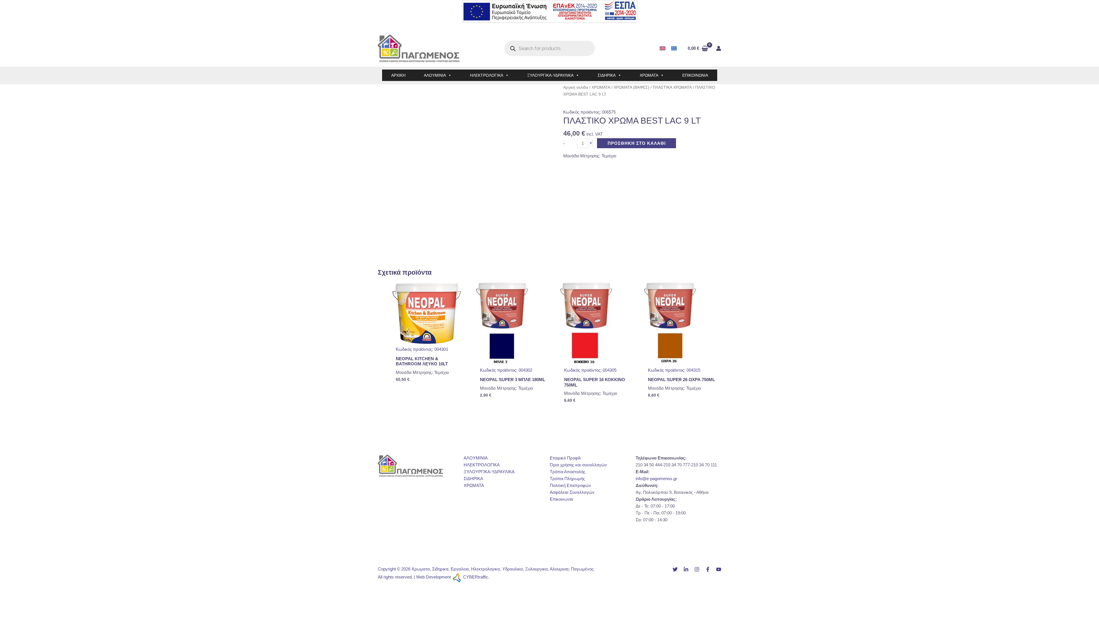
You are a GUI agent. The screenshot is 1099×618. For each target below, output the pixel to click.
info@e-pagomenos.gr (656, 478)
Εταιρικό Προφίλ (565, 457)
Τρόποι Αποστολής (567, 471)
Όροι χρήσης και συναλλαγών (578, 464)
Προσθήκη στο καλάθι (637, 143)
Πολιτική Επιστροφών (570, 485)
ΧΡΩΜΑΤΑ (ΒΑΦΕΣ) (631, 87)
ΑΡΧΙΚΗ (398, 75)
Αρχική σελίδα (575, 87)
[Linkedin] (686, 569)
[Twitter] (675, 569)
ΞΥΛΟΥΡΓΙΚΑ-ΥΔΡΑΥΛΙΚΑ (550, 75)
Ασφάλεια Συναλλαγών (572, 492)
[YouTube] (718, 569)
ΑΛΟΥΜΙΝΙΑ (435, 75)
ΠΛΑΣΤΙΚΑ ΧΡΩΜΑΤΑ (672, 87)
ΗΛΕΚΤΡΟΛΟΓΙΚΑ (486, 75)
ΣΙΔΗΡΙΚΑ (607, 75)
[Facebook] (707, 569)
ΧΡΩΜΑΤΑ (649, 75)
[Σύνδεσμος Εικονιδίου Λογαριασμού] (718, 48)
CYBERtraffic (475, 577)
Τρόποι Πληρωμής (567, 478)
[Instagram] (696, 569)
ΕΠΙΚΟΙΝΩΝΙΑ (695, 75)
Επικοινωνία (561, 499)
